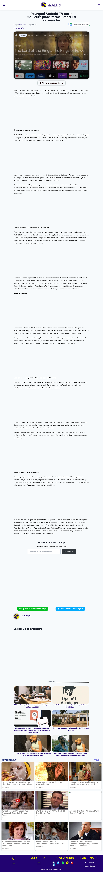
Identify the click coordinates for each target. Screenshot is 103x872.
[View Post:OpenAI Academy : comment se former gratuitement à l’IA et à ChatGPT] (70, 695)
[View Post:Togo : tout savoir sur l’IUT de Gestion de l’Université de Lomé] (70, 718)
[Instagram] (67, 862)
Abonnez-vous (68, 551)
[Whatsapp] (63, 862)
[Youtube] (72, 862)
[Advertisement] (51, 113)
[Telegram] (54, 865)
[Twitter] (58, 862)
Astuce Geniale (89, 866)
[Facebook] (54, 862)
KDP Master (89, 862)
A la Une (18, 28)
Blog (22, 28)
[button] (3, 4)
